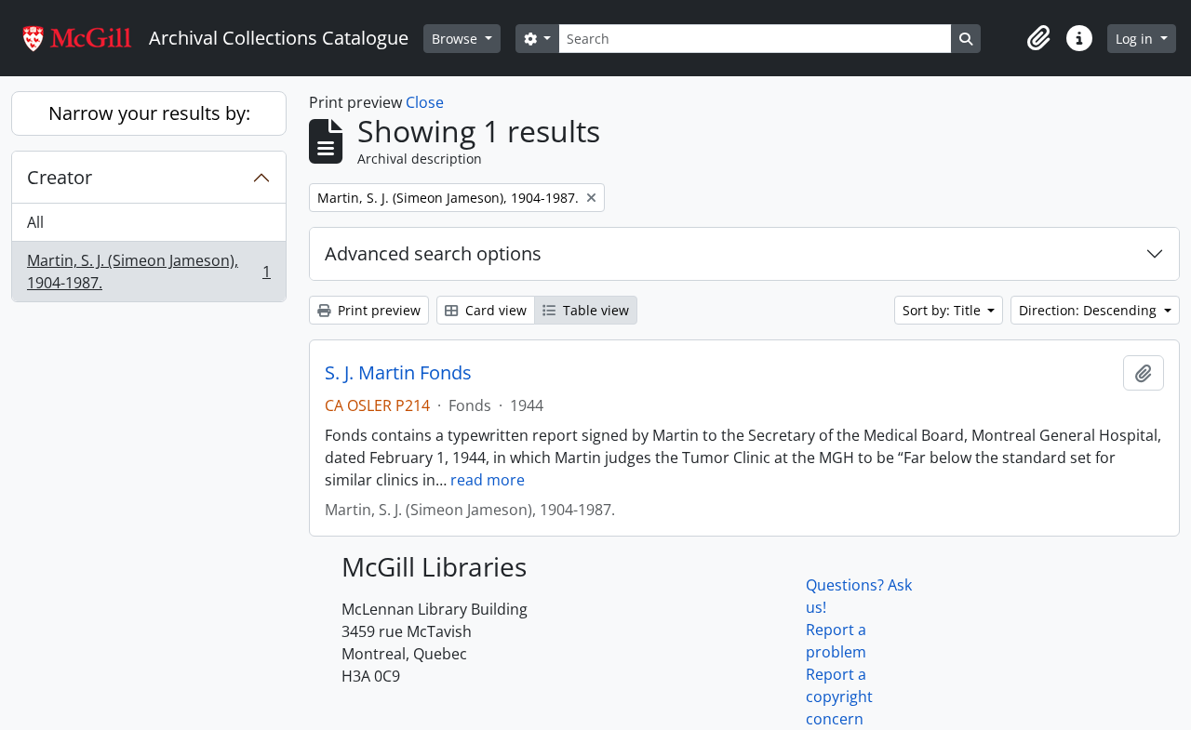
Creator (59, 177)
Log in (1136, 38)
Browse (456, 38)
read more (487, 480)
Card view (494, 310)
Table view (594, 310)
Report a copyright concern (839, 696)
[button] (1038, 38)
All (35, 222)
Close (425, 102)
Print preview (377, 310)
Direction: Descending (1089, 310)
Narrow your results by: (149, 113)
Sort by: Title (943, 310)
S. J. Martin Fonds (398, 373)
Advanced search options (433, 253)
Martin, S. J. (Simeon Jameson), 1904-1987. (148, 271)
